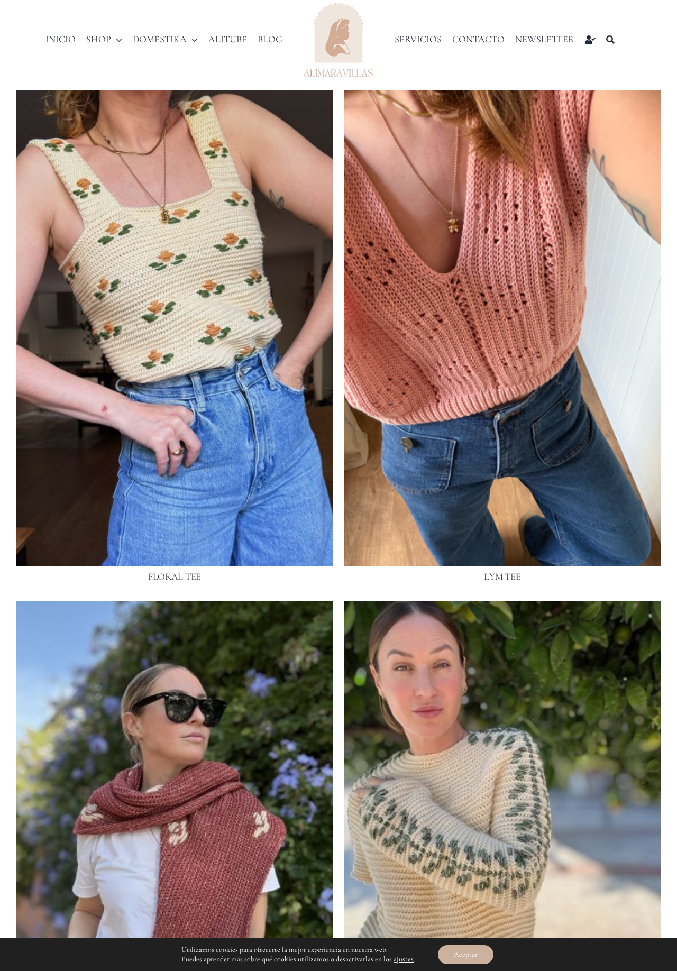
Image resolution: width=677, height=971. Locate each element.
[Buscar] (610, 39)
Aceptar (466, 954)
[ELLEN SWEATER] (502, 608)
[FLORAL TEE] (174, 97)
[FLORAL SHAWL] (174, 608)
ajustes (404, 959)
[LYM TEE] (502, 97)
